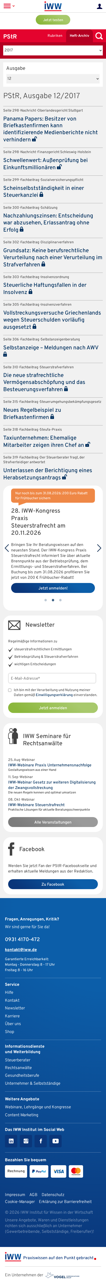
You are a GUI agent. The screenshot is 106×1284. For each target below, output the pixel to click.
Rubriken (55, 36)
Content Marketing (21, 1115)
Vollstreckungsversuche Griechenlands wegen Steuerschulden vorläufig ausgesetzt (52, 320)
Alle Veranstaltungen (52, 822)
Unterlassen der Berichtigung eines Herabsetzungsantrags (47, 474)
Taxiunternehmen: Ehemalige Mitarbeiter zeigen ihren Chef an (44, 442)
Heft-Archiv (79, 36)
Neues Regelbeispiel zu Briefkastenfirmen (32, 414)
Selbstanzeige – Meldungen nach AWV (50, 348)
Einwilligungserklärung (54, 695)
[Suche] (98, 35)
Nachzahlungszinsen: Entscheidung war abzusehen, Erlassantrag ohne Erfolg (48, 223)
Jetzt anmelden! (53, 588)
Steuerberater (17, 1060)
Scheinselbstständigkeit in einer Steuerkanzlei (43, 192)
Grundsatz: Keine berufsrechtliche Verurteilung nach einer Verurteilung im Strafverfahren (52, 258)
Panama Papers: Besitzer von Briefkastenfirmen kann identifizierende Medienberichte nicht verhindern (50, 130)
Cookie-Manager (20, 1201)
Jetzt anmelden (53, 708)
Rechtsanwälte (18, 1068)
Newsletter (15, 1008)
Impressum (15, 1195)
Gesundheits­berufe (22, 1075)
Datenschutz (53, 1195)
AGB (33, 1195)
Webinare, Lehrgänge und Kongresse (38, 1107)
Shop (9, 1032)
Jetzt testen (53, 20)
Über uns (13, 1024)
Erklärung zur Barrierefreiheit (65, 1201)
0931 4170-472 (22, 940)
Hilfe (9, 992)
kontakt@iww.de (21, 950)
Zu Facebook (52, 884)
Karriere (12, 1016)
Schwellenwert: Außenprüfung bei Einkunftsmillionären (45, 164)
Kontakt (12, 1000)
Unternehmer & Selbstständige (32, 1083)
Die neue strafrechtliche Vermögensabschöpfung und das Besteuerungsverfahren (44, 382)
